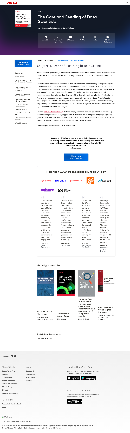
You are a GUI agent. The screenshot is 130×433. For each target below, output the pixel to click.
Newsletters (30, 374)
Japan (4, 407)
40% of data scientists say (53, 112)
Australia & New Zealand (11, 404)
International (8, 400)
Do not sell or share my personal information (16, 421)
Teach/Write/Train (9, 371)
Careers (5, 374)
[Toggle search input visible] (127, 2)
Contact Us (30, 371)
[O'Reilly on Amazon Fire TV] (74, 403)
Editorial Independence (32, 428)
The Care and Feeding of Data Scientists (69, 61)
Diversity (5, 390)
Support (30, 367)
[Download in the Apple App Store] (73, 380)
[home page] (12, 2)
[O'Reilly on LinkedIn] (12, 356)
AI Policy (29, 380)
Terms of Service (7, 428)
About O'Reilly (8, 367)
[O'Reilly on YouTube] (15, 356)
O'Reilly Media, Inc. (107, 41)
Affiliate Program (8, 387)
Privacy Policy (31, 377)
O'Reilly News (7, 377)
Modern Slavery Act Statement (51, 428)
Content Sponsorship (10, 393)
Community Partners (9, 384)
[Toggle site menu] (2, 2)
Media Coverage (8, 380)
